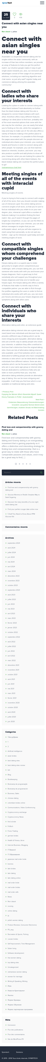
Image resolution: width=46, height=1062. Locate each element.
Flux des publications (15, 1030)
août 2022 (11, 642)
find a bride (12, 822)
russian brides (13, 939)
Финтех (10, 995)
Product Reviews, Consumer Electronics (22, 925)
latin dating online (14, 878)
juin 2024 (11, 557)
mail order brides (14, 887)
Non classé (6, 32)
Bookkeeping (12, 779)
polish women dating (15, 920)
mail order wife (13, 892)
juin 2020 (11, 722)
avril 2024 (11, 567)
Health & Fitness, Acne (16, 840)
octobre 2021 (12, 675)
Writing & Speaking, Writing (17, 981)
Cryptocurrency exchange (17, 812)
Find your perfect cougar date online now (23, 509)
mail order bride (13, 883)
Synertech (5, 1052)
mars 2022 (12, 660)
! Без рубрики (13, 737)
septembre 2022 (14, 637)
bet (9, 770)
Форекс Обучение (14, 1005)
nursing (10, 906)
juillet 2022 (12, 646)
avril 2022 (11, 656)
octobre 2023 (13, 585)
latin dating (12, 873)
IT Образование (14, 855)
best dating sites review (16, 765)
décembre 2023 (13, 576)
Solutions (19, 1052)
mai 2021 (11, 689)
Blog (9, 775)
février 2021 (12, 698)
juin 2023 (11, 604)
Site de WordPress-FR (16, 1039)
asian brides (12, 756)
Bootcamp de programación (18, 789)
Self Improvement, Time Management (21, 944)
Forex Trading (13, 831)
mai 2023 (11, 609)
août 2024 (11, 548)
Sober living (12, 948)
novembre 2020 (14, 703)
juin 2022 (11, 651)
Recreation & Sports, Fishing (18, 934)
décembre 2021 (13, 665)
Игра (9, 986)
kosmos (10, 864)
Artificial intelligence (15, 751)
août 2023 (11, 595)
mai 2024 (11, 562)
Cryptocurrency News (16, 817)
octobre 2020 (13, 707)
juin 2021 (11, 684)
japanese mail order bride (17, 859)
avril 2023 (11, 614)
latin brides (12, 869)
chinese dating (13, 798)
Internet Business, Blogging (18, 845)
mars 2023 (12, 618)
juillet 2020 (12, 717)
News (10, 897)
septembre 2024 (14, 543)
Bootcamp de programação (17, 784)
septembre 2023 (14, 590)
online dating (12, 911)
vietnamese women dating (17, 972)
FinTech (10, 826)
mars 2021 (11, 693)
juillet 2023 (12, 599)
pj (8, 916)
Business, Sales (13, 793)
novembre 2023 (13, 581)
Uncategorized (13, 967)
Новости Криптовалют (16, 991)
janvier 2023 (12, 628)
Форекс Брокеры (14, 1000)
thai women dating (14, 958)
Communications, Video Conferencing (21, 808)
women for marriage (15, 977)
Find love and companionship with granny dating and (22, 428)
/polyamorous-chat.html (11, 167)
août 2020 (11, 712)
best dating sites (14, 761)
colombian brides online (16, 803)
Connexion (12, 1025)
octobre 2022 (13, 632)
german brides (13, 836)
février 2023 (12, 623)
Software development (16, 953)
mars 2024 (12, 571)
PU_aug (10, 930)
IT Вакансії (12, 850)
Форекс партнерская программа (20, 1009)
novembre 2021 (13, 670)
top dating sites (13, 963)
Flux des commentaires (16, 1034)
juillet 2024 (12, 552)
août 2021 (11, 679)
